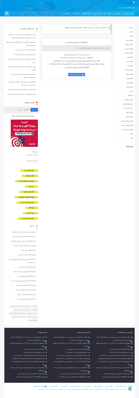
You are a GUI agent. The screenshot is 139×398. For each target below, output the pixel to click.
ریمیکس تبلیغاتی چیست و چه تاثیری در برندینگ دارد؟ (22, 60)
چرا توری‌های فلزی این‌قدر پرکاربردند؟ (25, 54)
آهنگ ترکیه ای (86, 13)
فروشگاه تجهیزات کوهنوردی (26, 197)
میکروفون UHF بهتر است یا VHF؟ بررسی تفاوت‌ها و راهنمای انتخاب (21, 44)
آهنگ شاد (130, 66)
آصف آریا (35, 306)
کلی (20, 110)
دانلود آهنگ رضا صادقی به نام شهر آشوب (24, 236)
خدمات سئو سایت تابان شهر (18, 317)
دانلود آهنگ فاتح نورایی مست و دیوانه (24, 272)
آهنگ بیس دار (97, 13)
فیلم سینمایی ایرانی (127, 125)
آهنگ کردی (129, 83)
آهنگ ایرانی (117, 13)
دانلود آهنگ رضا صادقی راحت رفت (25, 290)
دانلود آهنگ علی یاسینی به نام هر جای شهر (23, 241)
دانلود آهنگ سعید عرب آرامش (27, 255)
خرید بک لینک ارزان (32, 155)
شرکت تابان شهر (14, 306)
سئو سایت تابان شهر (32, 313)
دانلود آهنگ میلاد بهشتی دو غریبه (26, 285)
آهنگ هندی (129, 87)
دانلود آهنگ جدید (128, 13)
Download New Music (67, 58)
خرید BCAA (30, 213)
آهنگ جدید (75, 13)
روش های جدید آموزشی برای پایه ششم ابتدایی (22, 89)
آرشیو (102, 48)
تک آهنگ (96, 48)
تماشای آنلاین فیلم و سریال (26, 181)
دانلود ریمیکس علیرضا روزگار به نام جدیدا (24, 232)
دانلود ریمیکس (128, 100)
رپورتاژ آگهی (129, 112)
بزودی (131, 91)
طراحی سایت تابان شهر (32, 317)
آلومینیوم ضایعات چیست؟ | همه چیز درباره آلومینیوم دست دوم (23, 76)
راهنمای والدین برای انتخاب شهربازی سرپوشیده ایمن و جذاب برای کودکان (22, 83)
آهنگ (131, 36)
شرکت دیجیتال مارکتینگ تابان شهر (18, 313)
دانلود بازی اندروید (28, 192)
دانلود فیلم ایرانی (29, 170)
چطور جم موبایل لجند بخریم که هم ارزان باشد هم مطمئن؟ (22, 68)
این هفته (34, 110)
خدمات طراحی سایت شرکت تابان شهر (22, 309)
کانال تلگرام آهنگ (39, 386)
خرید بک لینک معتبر (32, 161)
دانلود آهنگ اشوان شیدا (28, 250)
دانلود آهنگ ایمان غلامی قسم (27, 267)
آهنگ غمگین (129, 74)
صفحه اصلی (95, 28)
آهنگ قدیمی (66, 13)
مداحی (131, 134)
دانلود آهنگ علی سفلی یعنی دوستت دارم (24, 281)
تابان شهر (35, 309)
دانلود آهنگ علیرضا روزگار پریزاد (26, 299)
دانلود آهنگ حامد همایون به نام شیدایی (76, 42)
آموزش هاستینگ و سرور (27, 202)
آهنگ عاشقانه (129, 70)
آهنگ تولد (130, 57)
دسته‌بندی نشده (128, 108)
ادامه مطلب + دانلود (75, 74)
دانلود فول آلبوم (128, 104)
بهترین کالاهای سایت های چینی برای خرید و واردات (21, 94)
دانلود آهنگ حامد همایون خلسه (27, 276)
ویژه (132, 138)
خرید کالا (31, 208)
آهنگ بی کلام (107, 13)
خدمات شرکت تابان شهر (25, 306)
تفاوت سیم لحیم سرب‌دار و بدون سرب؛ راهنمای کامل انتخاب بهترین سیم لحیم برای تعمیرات (22, 36)
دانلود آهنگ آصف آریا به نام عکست (25, 50)
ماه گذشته (26, 110)
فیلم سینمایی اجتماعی (127, 121)
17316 (131, 28)
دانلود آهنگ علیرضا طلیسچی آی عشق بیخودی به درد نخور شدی (22, 261)
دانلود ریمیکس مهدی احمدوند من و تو (25, 246)
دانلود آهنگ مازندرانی (27, 218)
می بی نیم (31, 186)
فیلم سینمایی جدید (127, 129)
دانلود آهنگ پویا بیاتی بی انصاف (26, 294)
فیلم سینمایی (129, 117)
